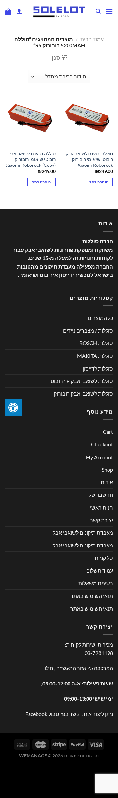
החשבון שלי (100, 495)
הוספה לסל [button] (98, 182)
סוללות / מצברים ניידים (88, 330)
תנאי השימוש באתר (91, 596)
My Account (99, 457)
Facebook (36, 714)
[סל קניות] (8, 11)
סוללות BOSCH (96, 343)
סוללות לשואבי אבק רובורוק (83, 393)
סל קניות (104, 558)
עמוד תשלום (99, 570)
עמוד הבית (92, 39)
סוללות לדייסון (98, 368)
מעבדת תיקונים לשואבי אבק (82, 532)
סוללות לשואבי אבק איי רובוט (82, 381)
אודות (107, 482)
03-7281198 (99, 653)
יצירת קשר (101, 520)
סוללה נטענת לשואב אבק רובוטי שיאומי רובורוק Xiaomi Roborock (89, 159)
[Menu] (109, 11)
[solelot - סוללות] (59, 11)
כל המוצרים (100, 318)
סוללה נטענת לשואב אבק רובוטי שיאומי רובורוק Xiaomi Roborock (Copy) (31, 159)
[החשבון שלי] (19, 11)
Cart (108, 431)
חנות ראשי (101, 507)
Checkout (102, 444)
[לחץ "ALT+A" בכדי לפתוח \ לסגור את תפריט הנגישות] (13, 407)
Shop (107, 469)
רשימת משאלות (95, 583)
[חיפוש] (97, 11)
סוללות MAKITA (95, 356)
